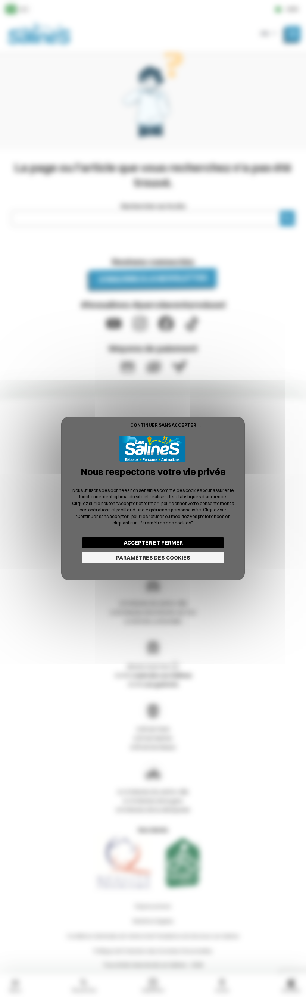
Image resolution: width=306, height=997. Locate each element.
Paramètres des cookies (153, 557)
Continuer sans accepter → (166, 424)
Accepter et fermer (153, 542)
